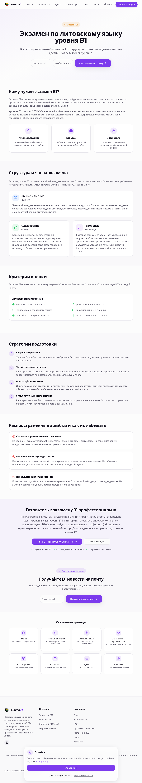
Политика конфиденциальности (20, 755)
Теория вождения (47, 728)
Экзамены (43, 4)
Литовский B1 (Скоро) (49, 724)
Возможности (80, 719)
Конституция (45, 719)
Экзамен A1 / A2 (46, 715)
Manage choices (62, 775)
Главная (29, 4)
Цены (57, 4)
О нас (96, 4)
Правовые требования (84, 728)
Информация (71, 4)
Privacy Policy (42, 761)
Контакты (78, 741)
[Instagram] (6, 742)
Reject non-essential (83, 775)
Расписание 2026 (82, 733)
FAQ (87, 4)
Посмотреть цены (97, 541)
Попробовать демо (126, 4)
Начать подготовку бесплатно (55, 541)
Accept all (71, 767)
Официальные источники (123, 755)
